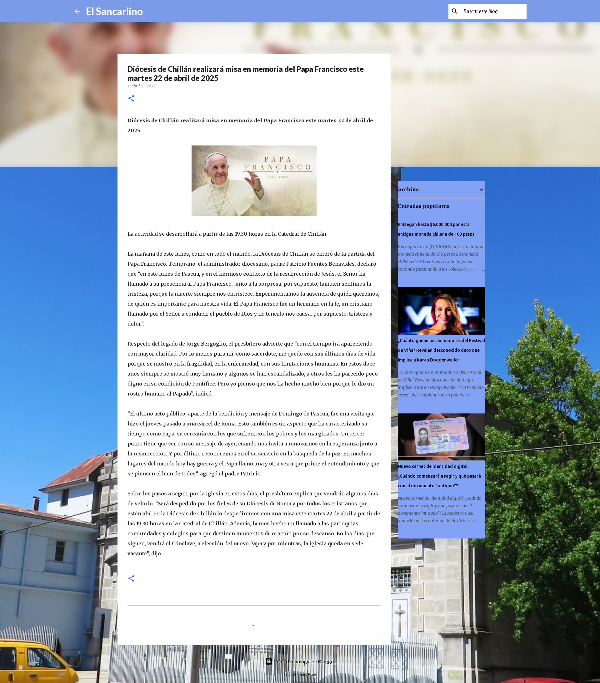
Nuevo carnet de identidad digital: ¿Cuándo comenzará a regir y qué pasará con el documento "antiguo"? (439, 476)
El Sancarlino (114, 11)
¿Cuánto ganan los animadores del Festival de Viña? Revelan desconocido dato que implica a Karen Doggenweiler (441, 350)
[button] (131, 99)
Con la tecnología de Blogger (303, 661)
